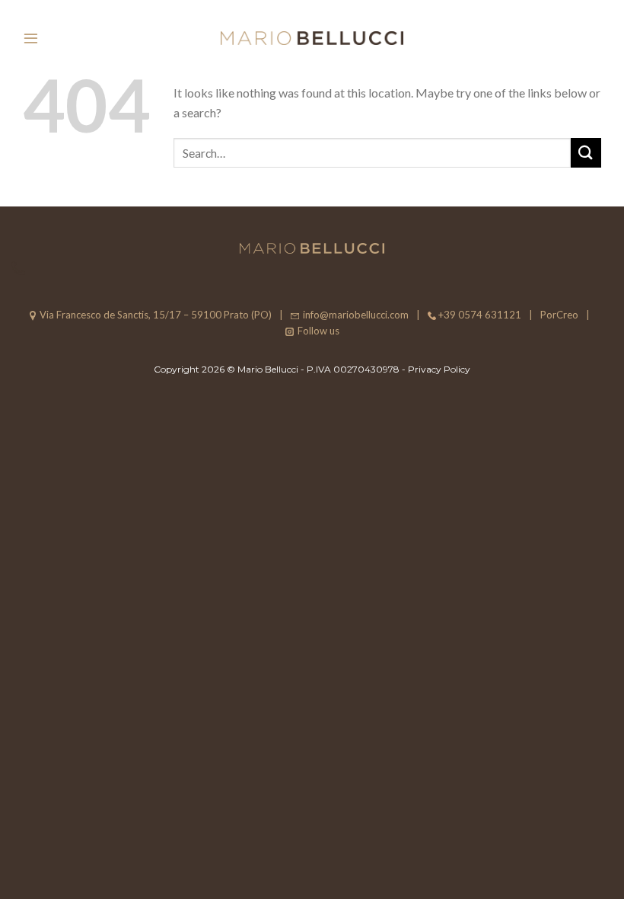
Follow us (318, 331)
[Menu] (31, 38)
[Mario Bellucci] (312, 38)
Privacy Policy (439, 369)
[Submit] (586, 153)
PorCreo (559, 315)
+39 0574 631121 (479, 315)
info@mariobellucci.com (356, 315)
